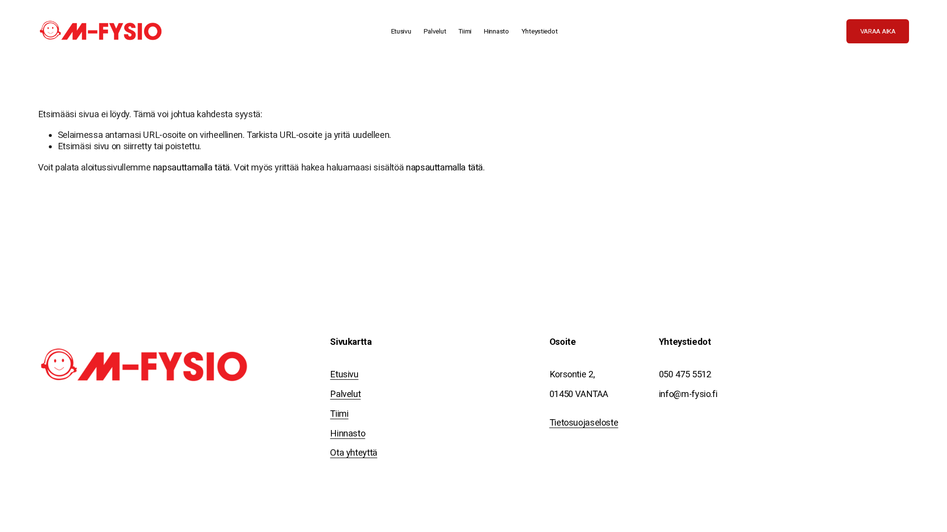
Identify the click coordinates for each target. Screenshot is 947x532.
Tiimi (465, 31)
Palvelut (345, 394)
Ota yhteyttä (353, 452)
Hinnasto (496, 31)
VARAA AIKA (878, 31)
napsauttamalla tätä (191, 167)
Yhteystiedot (539, 31)
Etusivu (401, 31)
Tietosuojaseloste (584, 422)
